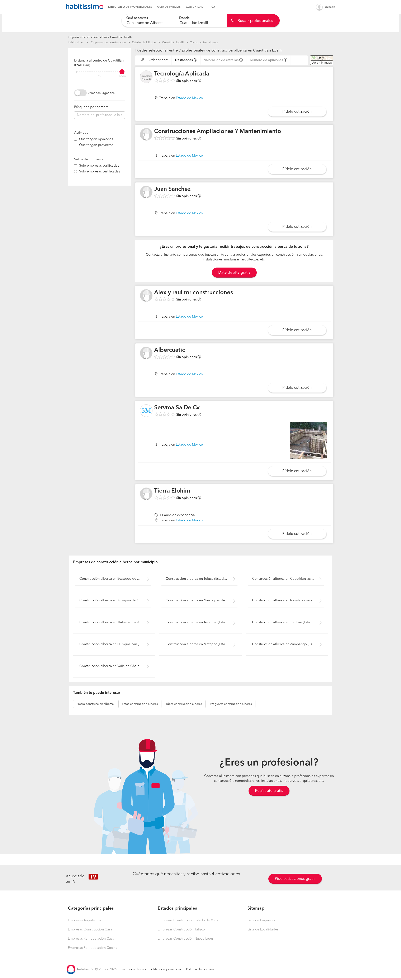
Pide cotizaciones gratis (295, 879)
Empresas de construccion (108, 42)
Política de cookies (200, 969)
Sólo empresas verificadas (99, 165)
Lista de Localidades (262, 929)
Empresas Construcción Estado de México (190, 920)
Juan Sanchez (172, 189)
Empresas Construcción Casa (90, 929)
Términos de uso (133, 969)
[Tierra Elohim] (146, 494)
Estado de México (144, 42)
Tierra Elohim (172, 491)
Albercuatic (169, 350)
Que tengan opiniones (96, 139)
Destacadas (184, 60)
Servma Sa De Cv (176, 408)
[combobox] (147, 20)
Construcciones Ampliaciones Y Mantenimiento (217, 132)
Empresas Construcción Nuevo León (185, 938)
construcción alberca (95, 704)
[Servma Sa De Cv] (146, 410)
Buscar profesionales (255, 21)
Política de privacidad (166, 969)
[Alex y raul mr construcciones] (146, 295)
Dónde (184, 18)
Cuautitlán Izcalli (173, 42)
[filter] (99, 71)
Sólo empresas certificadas (99, 171)
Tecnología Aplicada (181, 74)
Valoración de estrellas (221, 60)
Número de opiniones (266, 60)
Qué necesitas (137, 18)
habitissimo (75, 42)
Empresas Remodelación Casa (91, 938)
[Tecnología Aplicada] (146, 76)
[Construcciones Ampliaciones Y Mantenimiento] (146, 134)
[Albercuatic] (146, 353)
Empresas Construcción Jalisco (181, 929)
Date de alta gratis (234, 272)
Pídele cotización (297, 111)
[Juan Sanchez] (146, 192)
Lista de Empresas (261, 920)
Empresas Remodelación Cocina (92, 948)
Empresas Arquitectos (84, 920)
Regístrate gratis (269, 791)
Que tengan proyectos (96, 145)
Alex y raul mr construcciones (193, 293)
